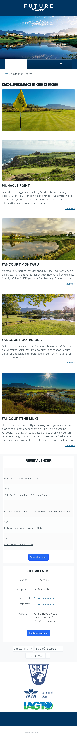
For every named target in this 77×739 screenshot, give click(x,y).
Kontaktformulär (38, 633)
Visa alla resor (38, 557)
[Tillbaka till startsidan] (38, 8)
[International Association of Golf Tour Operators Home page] (38, 706)
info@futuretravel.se (45, 589)
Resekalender (39, 460)
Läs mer (69, 208)
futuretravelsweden (45, 598)
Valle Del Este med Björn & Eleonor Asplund (27, 495)
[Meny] (61, 64)
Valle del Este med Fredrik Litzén (21, 478)
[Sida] (16, 64)
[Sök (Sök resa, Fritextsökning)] (38, 64)
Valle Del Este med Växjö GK (18, 544)
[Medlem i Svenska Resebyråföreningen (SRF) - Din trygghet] (38, 674)
